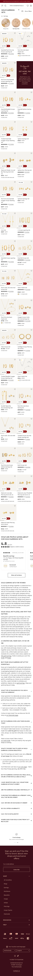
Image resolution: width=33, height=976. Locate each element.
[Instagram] (15, 956)
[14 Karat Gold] (18, 55)
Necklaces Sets (26, 29)
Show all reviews (16, 575)
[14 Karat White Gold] (20, 55)
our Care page (22, 767)
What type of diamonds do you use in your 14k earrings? (14, 691)
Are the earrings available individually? (15, 790)
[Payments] (16, 936)
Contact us (16, 971)
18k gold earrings (6, 656)
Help (4, 925)
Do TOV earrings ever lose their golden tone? (15, 722)
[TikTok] (18, 956)
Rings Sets (5, 29)
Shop (5, 876)
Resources (7, 920)
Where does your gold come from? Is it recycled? (15, 820)
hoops (9, 658)
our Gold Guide (5, 740)
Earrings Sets (16, 29)
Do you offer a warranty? (10, 808)
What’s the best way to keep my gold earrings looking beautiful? (14, 749)
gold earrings (21, 683)
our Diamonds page (12, 715)
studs (2, 658)
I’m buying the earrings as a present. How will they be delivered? (16, 796)
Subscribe (16, 870)
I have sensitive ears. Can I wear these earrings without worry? (14, 783)
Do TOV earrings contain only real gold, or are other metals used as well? (16, 776)
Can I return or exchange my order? (14, 803)
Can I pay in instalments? (10, 814)
